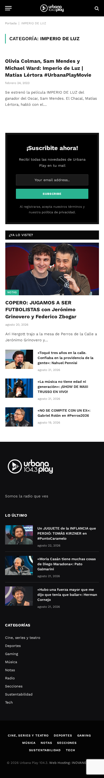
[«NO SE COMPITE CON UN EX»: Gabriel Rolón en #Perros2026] (19, 417)
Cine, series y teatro (22, 638)
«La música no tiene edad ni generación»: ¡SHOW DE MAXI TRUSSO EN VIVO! (63, 387)
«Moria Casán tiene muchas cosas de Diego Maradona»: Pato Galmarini (66, 564)
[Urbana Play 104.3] (52, 8)
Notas (12, 292)
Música (11, 662)
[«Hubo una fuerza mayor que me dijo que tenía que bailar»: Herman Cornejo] (19, 596)
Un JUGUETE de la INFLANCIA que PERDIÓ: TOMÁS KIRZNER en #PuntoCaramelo (66, 533)
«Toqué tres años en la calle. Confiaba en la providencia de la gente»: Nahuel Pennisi (65, 358)
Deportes (13, 646)
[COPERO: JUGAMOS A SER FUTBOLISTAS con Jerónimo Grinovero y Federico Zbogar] (52, 269)
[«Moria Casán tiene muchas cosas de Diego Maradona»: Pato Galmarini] (19, 565)
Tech (9, 702)
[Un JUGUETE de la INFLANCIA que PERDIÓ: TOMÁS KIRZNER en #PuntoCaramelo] (19, 534)
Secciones (13, 686)
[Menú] (8, 8)
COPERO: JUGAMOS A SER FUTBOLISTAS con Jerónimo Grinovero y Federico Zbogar (40, 309)
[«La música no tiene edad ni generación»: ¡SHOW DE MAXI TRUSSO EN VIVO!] (19, 388)
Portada (11, 23)
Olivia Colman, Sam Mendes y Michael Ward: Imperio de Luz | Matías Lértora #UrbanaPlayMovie (48, 68)
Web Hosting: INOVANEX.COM (73, 763)
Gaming (11, 654)
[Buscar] (96, 8)
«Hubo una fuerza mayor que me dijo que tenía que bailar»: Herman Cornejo (67, 594)
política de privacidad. (58, 212)
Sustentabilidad (19, 694)
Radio (10, 678)
